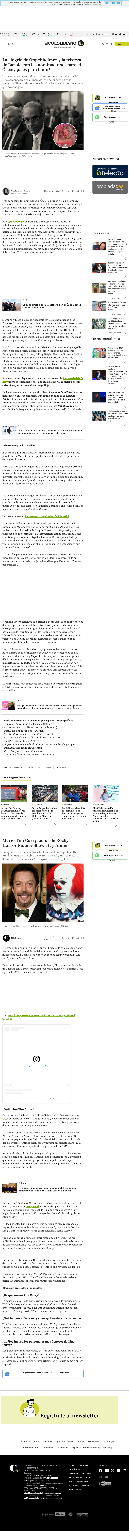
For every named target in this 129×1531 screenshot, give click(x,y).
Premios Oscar (61, 767)
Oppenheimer (15, 221)
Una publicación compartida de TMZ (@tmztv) (36, 1099)
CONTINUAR (112, 3)
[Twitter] (73, 191)
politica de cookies (93, 4)
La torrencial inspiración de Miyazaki (47, 516)
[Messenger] (63, 191)
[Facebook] (77, 191)
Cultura (22, 425)
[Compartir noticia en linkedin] (82, 191)
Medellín (38, 804)
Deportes (7, 804)
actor (5, 1118)
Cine (24, 300)
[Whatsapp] (68, 191)
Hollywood (32, 1206)
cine (42, 1146)
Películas (48, 767)
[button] (124, 258)
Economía (99, 804)
